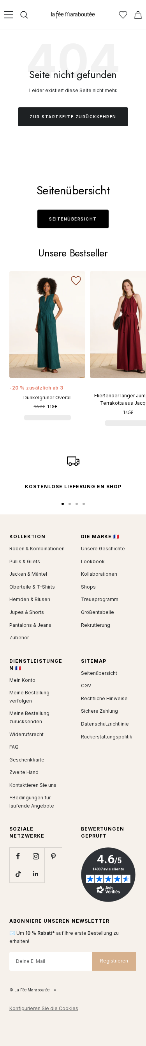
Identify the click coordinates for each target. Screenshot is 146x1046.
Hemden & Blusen (29, 599)
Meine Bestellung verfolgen (29, 697)
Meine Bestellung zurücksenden (29, 717)
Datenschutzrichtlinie (105, 724)
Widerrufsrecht (26, 734)
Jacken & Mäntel (28, 574)
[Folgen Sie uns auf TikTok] (18, 873)
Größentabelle (97, 612)
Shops (88, 587)
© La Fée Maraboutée (29, 989)
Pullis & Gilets (24, 561)
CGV (86, 685)
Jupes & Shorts (26, 612)
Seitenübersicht (73, 219)
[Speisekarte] (8, 15)
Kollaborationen (99, 574)
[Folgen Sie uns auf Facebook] (18, 856)
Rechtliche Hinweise (104, 698)
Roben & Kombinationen (37, 548)
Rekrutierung (95, 625)
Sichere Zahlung (99, 711)
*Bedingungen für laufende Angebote (31, 802)
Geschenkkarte (26, 760)
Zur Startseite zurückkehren (73, 116)
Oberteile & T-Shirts (32, 587)
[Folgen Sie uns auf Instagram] (35, 856)
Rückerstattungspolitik (106, 737)
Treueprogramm (99, 599)
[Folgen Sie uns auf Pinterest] (53, 856)
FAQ (14, 747)
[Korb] (138, 15)
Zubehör (19, 637)
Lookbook (93, 561)
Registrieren (114, 961)
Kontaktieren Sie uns (32, 785)
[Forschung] (24, 15)
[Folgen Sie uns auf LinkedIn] (35, 873)
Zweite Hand (24, 772)
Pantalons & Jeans (30, 625)
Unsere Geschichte (103, 548)
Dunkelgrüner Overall (47, 397)
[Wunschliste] (123, 15)
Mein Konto (22, 680)
